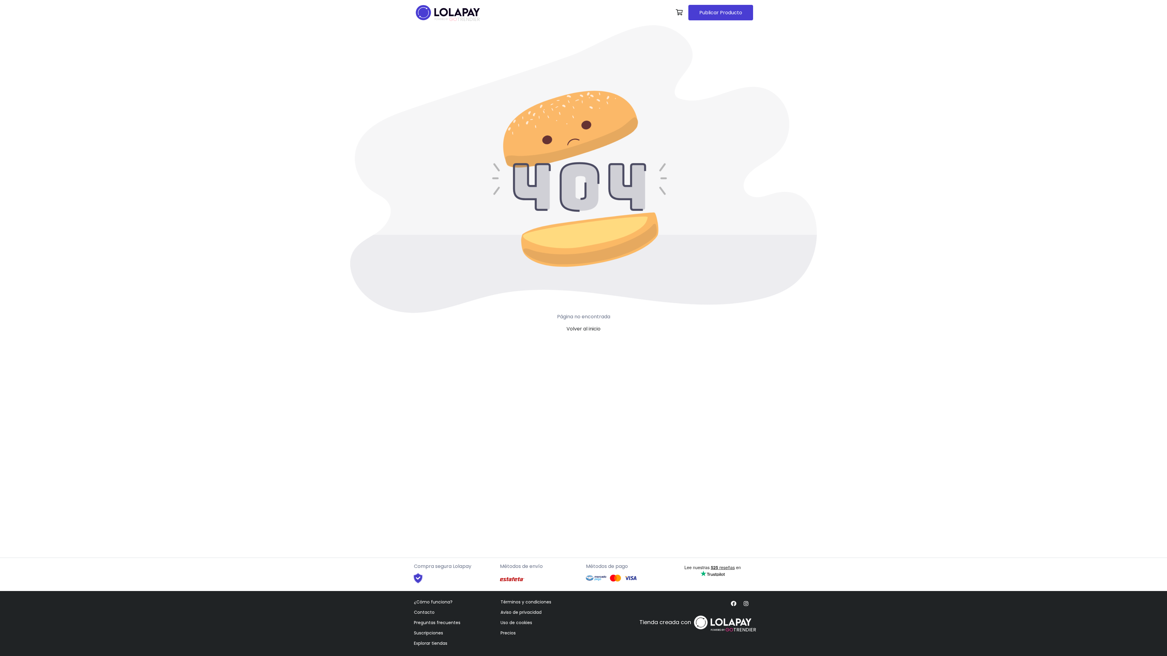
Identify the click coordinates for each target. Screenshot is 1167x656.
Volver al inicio (583, 328)
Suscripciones (428, 633)
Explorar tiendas (430, 643)
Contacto (424, 612)
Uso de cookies (516, 623)
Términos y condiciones (526, 602)
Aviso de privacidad (521, 612)
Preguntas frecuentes (437, 623)
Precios (508, 633)
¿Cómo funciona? (433, 602)
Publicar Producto (720, 12)
